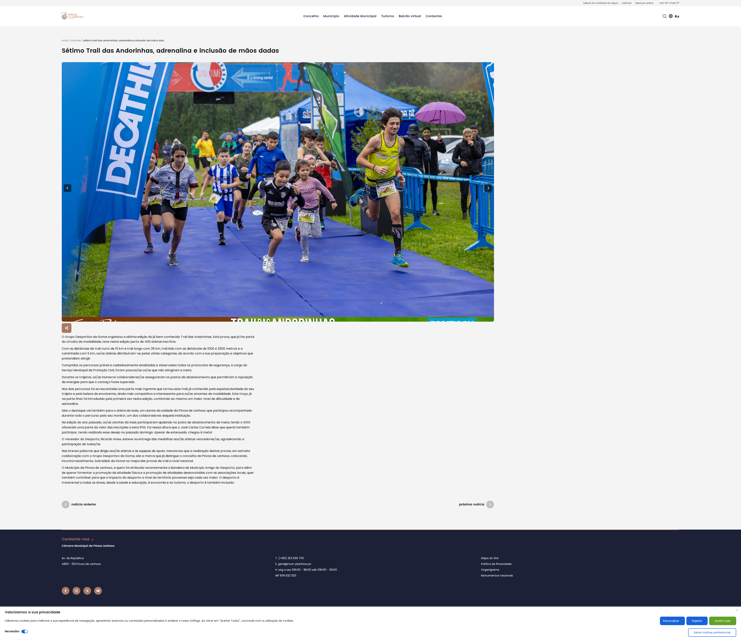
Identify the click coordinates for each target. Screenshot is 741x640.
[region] (370, 623)
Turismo (387, 16)
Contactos (434, 16)
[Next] (488, 188)
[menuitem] (311, 16)
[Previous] (67, 188)
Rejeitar (697, 621)
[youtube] (98, 591)
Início (65, 40)
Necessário (12, 631)
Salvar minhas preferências (712, 632)
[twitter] (87, 591)
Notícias (76, 40)
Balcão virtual (410, 16)
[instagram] (76, 591)
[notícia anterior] (65, 504)
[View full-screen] (278, 192)
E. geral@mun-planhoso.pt (293, 564)
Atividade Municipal (360, 16)
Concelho (311, 16)
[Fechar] (737, 610)
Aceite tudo (723, 621)
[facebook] (65, 591)
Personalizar (671, 621)
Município (331, 16)
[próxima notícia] (490, 504)
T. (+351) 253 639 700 (289, 558)
